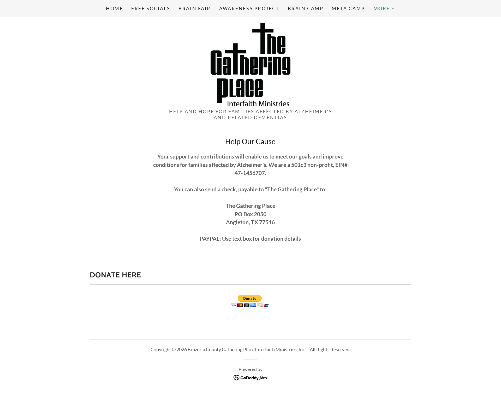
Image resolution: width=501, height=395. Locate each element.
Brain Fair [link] (194, 8)
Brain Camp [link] (306, 8)
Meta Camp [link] (348, 8)
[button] (384, 8)
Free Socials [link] (150, 8)
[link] (250, 63)
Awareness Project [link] (249, 8)
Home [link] (114, 8)
